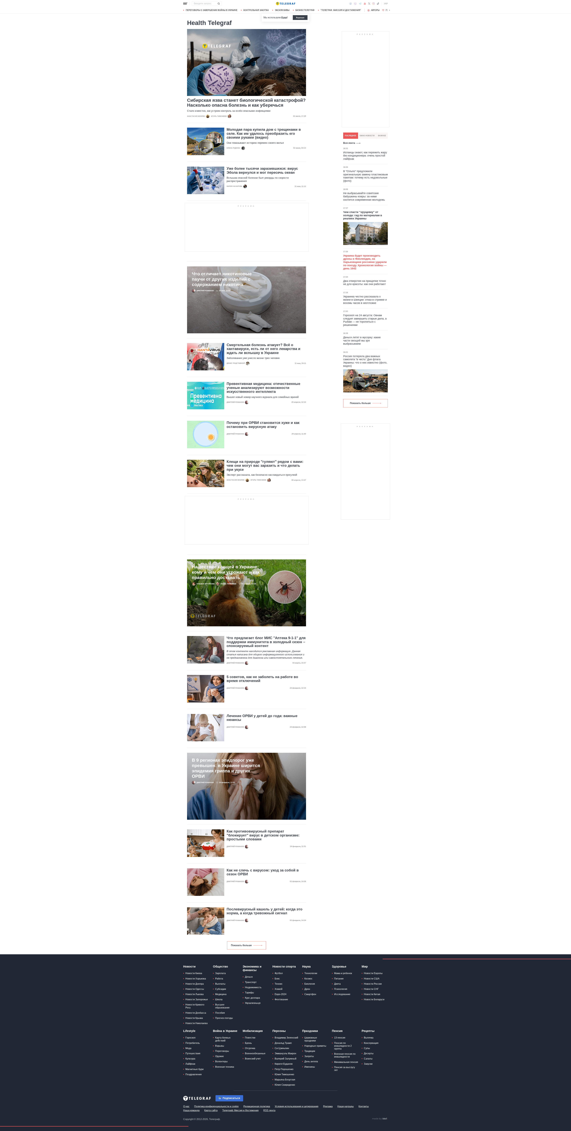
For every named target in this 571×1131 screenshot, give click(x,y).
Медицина (220, 994)
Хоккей (278, 989)
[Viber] (355, 3)
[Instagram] (373, 3)
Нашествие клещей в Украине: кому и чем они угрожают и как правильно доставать (226, 572)
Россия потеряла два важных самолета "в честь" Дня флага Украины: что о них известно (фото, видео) (365, 361)
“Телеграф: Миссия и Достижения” (341, 10)
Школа (218, 999)
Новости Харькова (195, 978)
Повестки (250, 1037)
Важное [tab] (382, 136)
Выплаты (220, 984)
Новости (189, 966)
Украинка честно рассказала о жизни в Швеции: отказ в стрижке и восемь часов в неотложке (365, 299)
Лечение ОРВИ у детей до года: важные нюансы (262, 718)
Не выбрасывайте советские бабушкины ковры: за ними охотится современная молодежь (364, 196)
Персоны (279, 1031)
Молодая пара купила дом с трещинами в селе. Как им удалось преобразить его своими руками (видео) (264, 133)
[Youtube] (365, 3)
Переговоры (222, 1051)
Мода (188, 1048)
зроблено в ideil (380, 1119)
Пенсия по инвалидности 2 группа (343, 1046)
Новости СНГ (371, 989)
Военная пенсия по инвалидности (345, 1055)
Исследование (342, 994)
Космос (308, 978)
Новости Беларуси (374, 999)
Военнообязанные (255, 1053)
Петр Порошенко (284, 1069)
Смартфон (310, 994)
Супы (367, 1048)
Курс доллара (252, 998)
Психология (340, 989)
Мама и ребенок (343, 973)
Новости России (373, 984)
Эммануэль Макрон (285, 1053)
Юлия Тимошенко (284, 1074)
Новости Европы (373, 973)
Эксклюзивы (282, 10)
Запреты (309, 1056)
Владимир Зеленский (286, 1037)
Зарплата (220, 973)
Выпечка (368, 1037)
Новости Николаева (196, 1023)
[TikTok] (378, 3)
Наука (306, 966)
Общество (220, 966)
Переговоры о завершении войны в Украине (211, 10)
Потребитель (192, 1043)
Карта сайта (211, 1110)
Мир (365, 966)
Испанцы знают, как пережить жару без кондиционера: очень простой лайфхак (365, 155)
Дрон (307, 989)
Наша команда (191, 1110)
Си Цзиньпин (282, 1048)
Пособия (220, 1013)
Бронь (248, 1043)
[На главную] (285, 3)
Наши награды (345, 1106)
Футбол (279, 973)
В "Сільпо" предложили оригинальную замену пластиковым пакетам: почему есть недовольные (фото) (365, 176)
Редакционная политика (256, 1106)
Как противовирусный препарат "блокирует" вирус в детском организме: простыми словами (263, 835)
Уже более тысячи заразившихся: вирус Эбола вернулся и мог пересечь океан (262, 170)
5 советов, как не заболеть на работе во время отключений (262, 679)
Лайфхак (190, 1064)
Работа (219, 978)
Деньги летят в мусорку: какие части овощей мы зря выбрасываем (362, 340)
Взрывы (219, 1046)
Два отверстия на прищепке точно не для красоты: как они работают (364, 282)
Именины (309, 1067)
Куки (284, 17)
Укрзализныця (253, 1003)
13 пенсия (339, 1037)
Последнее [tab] (350, 136)
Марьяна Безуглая (285, 1079)
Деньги (249, 977)
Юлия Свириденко (285, 1085)
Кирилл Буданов (284, 1064)
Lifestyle (189, 1031)
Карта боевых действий (222, 1039)
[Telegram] (360, 3)
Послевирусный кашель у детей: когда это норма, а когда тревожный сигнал (264, 911)
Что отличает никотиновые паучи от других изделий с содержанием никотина (222, 279)
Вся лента (349, 143)
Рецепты (368, 1031)
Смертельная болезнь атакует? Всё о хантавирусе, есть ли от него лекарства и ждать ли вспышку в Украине (263, 349)
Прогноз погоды (224, 1018)
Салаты (368, 1058)
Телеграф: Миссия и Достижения (240, 1110)
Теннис (279, 984)
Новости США (371, 978)
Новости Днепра (194, 984)
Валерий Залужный (285, 1058)
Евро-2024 (280, 994)
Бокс (277, 978)
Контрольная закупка (256, 10)
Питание (339, 978)
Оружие (219, 1056)
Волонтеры (221, 1061)
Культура (190, 1058)
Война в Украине (225, 1031)
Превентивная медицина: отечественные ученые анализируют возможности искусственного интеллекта (263, 388)
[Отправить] (219, 3)
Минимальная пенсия (346, 1062)
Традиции (309, 1051)
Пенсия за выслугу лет (344, 1068)
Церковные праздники (310, 1039)
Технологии (310, 973)
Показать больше (241, 945)
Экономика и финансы (252, 968)
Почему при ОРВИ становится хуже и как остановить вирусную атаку (263, 425)
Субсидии (220, 989)
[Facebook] (350, 3)
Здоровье (339, 966)
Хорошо (300, 17)
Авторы (375, 10)
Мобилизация (253, 1031)
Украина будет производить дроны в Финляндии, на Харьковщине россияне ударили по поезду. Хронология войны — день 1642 (365, 262)
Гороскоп (190, 1037)
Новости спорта (284, 966)
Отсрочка (250, 1048)
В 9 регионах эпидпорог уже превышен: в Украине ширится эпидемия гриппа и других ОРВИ (226, 768)
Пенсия (337, 1031)
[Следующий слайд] (390, 10)
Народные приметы (315, 1046)
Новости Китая (372, 994)
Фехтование (281, 999)
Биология (309, 984)
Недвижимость (253, 987)
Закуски (368, 1064)
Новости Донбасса (195, 1013)
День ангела (311, 1061)
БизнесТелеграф (304, 10)
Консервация (371, 1043)
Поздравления (193, 1074)
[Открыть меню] (185, 3)
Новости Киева (193, 973)
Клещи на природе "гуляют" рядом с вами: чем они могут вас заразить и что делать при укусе (265, 465)
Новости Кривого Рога (194, 1006)
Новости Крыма (194, 1018)
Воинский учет (253, 1058)
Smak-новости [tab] (367, 136)
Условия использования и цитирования (296, 1106)
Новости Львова (194, 994)
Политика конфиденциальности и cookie (216, 1106)
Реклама (328, 1106)
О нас (186, 1106)
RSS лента (269, 1110)
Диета (337, 984)
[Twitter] (369, 4)
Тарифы (249, 992)
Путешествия (192, 1053)
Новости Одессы (194, 989)
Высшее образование (222, 1006)
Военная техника (224, 1067)
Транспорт (251, 982)
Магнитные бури (194, 1069)
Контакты (364, 1106)
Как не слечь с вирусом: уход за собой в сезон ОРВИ (263, 872)
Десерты (369, 1053)
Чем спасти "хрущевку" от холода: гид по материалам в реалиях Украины (362, 215)
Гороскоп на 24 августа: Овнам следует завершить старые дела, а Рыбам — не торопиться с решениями (365, 320)
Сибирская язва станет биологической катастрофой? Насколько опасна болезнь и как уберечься (246, 103)
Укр (386, 3)
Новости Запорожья (196, 999)
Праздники (310, 1031)
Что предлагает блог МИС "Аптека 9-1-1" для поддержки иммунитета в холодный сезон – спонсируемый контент (266, 642)
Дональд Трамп (283, 1043)
